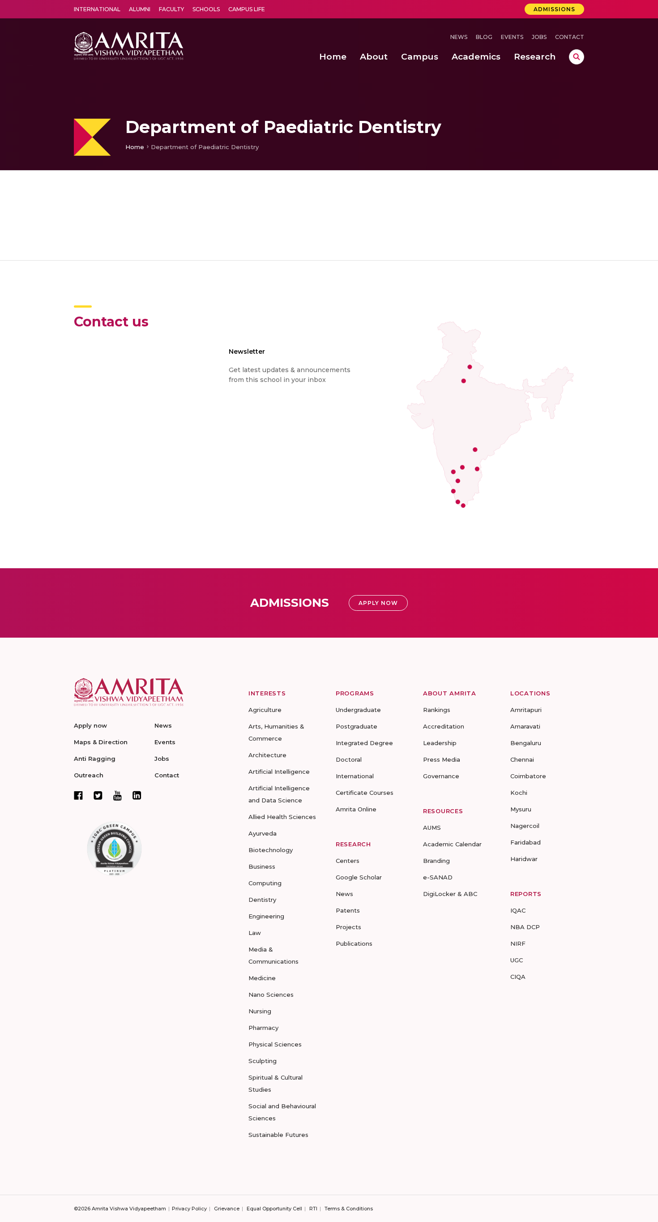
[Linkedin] (136, 795)
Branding (436, 860)
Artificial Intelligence (279, 771)
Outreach (88, 775)
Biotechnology (270, 849)
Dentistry (262, 899)
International (97, 9)
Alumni (139, 9)
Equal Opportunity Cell (274, 1208)
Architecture (267, 755)
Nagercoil (524, 825)
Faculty (171, 9)
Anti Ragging (94, 758)
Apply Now (378, 603)
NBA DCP (525, 926)
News (458, 37)
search (576, 56)
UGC (516, 960)
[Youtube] (117, 795)
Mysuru (520, 809)
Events (512, 37)
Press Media (441, 759)
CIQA (518, 976)
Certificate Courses (364, 792)
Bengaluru (525, 742)
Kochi (518, 792)
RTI (313, 1208)
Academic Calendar (452, 844)
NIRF (518, 943)
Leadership (440, 742)
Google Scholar (359, 877)
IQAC (518, 910)
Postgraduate (356, 726)
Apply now (90, 725)
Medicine (262, 978)
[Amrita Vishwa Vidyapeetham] (129, 45)
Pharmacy (263, 1027)
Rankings (436, 709)
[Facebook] (78, 795)
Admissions (554, 9)
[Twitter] (98, 795)
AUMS (432, 827)
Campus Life (246, 9)
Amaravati (525, 726)
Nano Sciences (271, 994)
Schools (206, 9)
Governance (441, 776)
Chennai (522, 759)
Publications (354, 943)
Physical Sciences (275, 1044)
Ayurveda (262, 833)
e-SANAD (438, 877)
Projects (348, 926)
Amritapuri (526, 709)
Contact (569, 37)
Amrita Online (356, 809)
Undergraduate (358, 709)
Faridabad (525, 842)
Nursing (259, 1011)
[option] (329, 85)
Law (254, 932)
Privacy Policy (189, 1208)
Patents (348, 910)
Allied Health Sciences (282, 816)
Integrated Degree (364, 742)
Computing (265, 883)
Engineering (266, 916)
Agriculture (265, 709)
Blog (484, 37)
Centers (347, 860)
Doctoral (349, 759)
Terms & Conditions (349, 1208)
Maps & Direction (101, 742)
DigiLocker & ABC (450, 893)
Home (134, 146)
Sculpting (262, 1060)
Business (261, 866)
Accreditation (443, 726)
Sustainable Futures (278, 1134)
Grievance (226, 1208)
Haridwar (524, 858)
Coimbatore (528, 776)
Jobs (539, 37)
